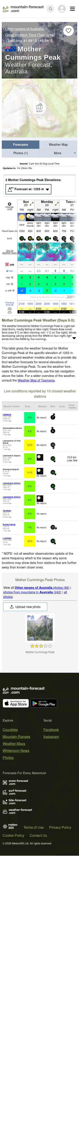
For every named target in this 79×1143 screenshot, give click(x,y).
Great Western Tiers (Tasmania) (29, 35)
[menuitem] (21, 144)
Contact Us (38, 835)
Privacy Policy (60, 827)
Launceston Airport (11, 483)
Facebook (51, 729)
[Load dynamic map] (39, 108)
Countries (10, 729)
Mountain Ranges (16, 736)
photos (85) (42, 587)
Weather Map (58, 144)
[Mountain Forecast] (23, 8)
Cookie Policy (13, 835)
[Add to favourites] (68, 31)
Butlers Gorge (9, 524)
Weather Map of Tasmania (36, 380)
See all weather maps (9, 251)
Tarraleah (7, 510)
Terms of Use (33, 827)
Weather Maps (14, 743)
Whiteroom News (16, 750)
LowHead (7, 538)
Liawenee (7, 414)
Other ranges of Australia (24, 29)
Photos (8, 757)
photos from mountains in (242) (32, 592)
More (57, 153)
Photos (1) (20, 153)
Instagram (51, 736)
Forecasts (20, 144)
